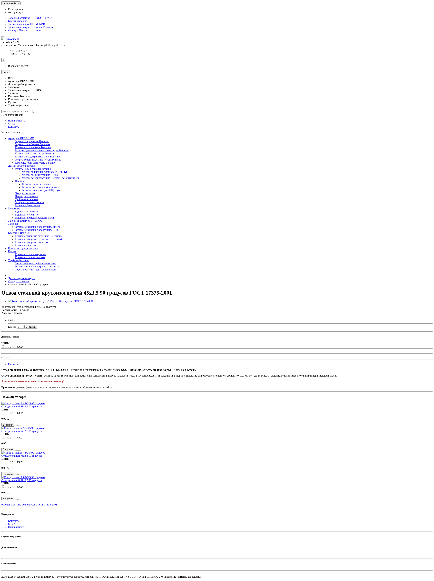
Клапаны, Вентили (19, 232)
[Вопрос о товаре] (2, 357)
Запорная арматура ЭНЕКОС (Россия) (30, 17)
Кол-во (12, 326)
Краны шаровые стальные (30, 257)
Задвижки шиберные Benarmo (32, 144)
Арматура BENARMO (21, 138)
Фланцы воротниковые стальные (41, 187)
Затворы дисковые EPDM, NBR (26, 24)
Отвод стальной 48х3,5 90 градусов (21, 406)
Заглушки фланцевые (27, 205)
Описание (14, 364)
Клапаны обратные (26, 245)
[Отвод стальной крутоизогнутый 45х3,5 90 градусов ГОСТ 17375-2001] (50, 301)
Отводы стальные (25, 193)
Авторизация (15, 12)
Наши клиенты (17, 120)
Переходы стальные (26, 196)
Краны (12, 251)
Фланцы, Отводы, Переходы (24, 30)
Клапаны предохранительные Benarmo (37, 156)
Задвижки (14, 208)
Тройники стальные (26, 199)
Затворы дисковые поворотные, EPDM (37, 226)
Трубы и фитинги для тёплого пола (35, 269)
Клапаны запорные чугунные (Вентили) (38, 239)
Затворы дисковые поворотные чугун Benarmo (42, 150)
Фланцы (19, 181)
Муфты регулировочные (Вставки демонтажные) (50, 177)
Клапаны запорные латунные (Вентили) (38, 236)
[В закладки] (6, 357)
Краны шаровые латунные (30, 254)
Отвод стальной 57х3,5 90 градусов (21, 431)
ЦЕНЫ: (5, 409)
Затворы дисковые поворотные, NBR (36, 229)
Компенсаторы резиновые (23, 248)
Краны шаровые (17, 21)
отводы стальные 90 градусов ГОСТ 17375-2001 (29, 504)
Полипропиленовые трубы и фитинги (37, 266)
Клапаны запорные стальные (31, 242)
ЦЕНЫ (5, 343)
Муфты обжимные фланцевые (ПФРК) (44, 171)
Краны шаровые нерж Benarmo (33, 147)
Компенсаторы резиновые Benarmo (35, 162)
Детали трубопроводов (21, 165)
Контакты (13, 126)
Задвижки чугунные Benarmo (32, 141)
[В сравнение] (9, 357)
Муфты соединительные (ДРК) (40, 174)
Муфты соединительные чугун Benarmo (38, 159)
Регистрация (15, 9)
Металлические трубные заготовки (35, 263)
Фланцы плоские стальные (37, 184)
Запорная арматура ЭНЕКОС (25, 220)
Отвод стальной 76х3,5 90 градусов (21, 455)
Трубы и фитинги (18, 260)
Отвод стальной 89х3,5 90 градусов (21, 480)
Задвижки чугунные (26, 214)
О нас (11, 123)
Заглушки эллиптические (29, 202)
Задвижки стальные (26, 211)
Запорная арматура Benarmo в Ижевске (30, 27)
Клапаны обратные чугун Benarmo (35, 153)
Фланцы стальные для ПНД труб (41, 190)
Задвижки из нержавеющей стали (34, 217)
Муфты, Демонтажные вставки (33, 168)
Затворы (13, 223)
